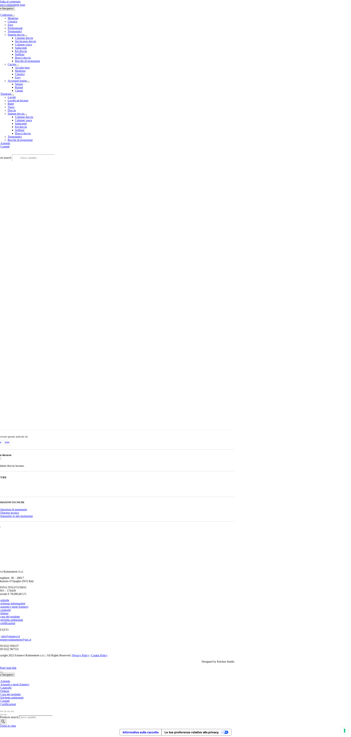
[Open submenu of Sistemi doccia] (25, 35)
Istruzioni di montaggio (13, 509)
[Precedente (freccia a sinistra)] (1, 714)
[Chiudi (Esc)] (12, 711)
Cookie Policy (99, 655)
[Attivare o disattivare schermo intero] (5, 711)
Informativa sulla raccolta (140, 732)
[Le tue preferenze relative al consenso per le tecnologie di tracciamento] (344, 730)
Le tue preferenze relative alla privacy (192, 732)
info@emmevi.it (10, 636)
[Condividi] (8, 711)
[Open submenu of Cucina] (17, 65)
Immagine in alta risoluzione (16, 516)
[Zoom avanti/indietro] (1, 711)
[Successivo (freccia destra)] (5, 714)
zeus (7, 442)
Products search (9, 717)
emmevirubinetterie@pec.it (15, 639)
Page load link (8, 667)
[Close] (1, 672)
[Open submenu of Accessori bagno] (28, 81)
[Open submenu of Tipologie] (12, 94)
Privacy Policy (80, 655)
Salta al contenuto (10, 1)
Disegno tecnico (9, 512)
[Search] (3, 721)
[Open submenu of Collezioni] (13, 15)
